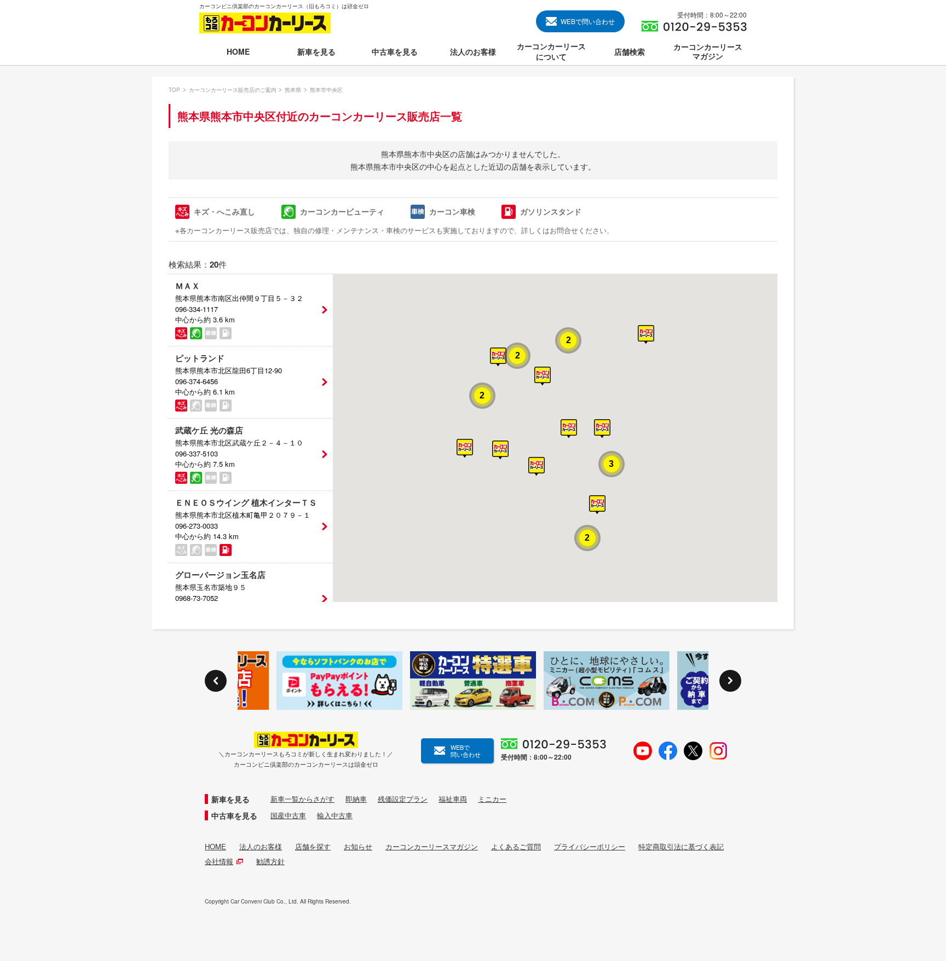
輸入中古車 (335, 815)
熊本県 (293, 90)
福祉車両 (453, 799)
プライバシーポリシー (589, 846)
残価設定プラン (403, 799)
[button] (602, 428)
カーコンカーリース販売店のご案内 (232, 90)
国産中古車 (288, 815)
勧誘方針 (270, 861)
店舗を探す (313, 846)
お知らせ (358, 846)
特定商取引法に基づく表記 (681, 846)
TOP (174, 90)
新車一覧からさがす (302, 799)
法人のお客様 (260, 846)
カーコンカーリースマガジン (431, 846)
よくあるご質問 (516, 846)
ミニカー (492, 799)
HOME (215, 846)
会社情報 (219, 861)
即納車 (356, 799)
